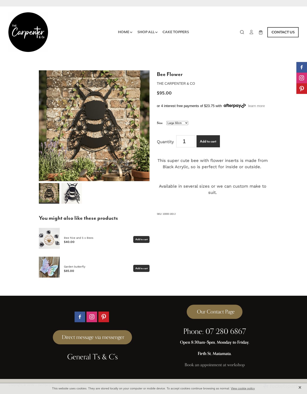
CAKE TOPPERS (175, 32)
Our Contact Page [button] (214, 311)
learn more (256, 106)
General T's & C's (92, 356)
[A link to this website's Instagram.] (301, 78)
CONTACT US (283, 32)
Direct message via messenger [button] (92, 337)
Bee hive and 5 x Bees (78, 238)
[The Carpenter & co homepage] (37, 32)
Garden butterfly (74, 266)
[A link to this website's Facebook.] (301, 67)
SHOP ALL (146, 32)
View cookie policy (243, 388)
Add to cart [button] (208, 141)
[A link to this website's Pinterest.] (301, 88)
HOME (124, 32)
